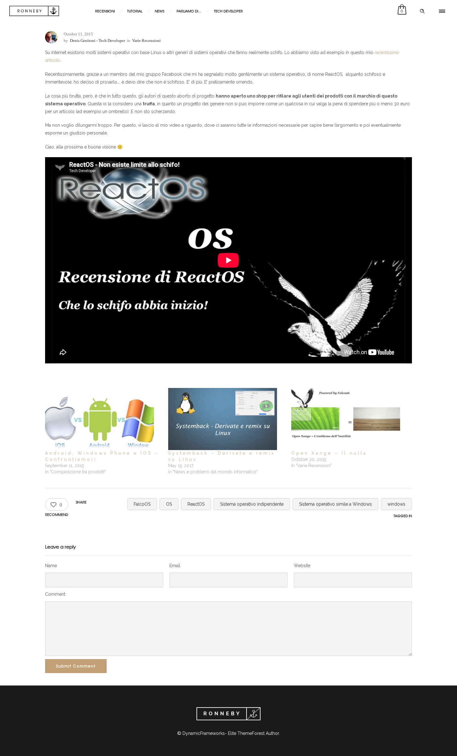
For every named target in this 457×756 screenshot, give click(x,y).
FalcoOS (142, 504)
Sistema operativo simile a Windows (335, 504)
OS (169, 504)
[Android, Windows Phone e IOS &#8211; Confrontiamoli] (103, 419)
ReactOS (196, 504)
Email (174, 565)
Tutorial (134, 10)
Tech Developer (228, 10)
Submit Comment (76, 666)
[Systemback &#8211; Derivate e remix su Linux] (226, 419)
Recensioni (105, 10)
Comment (55, 594)
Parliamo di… (189, 10)
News (159, 10)
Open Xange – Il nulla (329, 453)
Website (302, 565)
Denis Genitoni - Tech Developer (97, 40)
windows (396, 504)
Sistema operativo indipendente (252, 504)
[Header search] (422, 11)
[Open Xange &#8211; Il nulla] (349, 419)
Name (51, 565)
